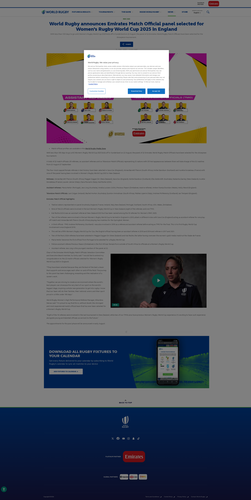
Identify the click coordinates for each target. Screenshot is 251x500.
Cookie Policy (93, 84)
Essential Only (136, 91)
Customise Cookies (97, 91)
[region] (126, 74)
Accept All (156, 91)
